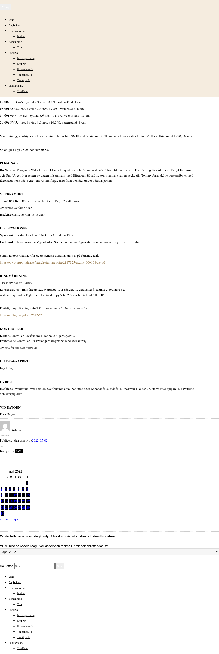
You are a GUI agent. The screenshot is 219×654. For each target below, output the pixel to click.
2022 (18, 451)
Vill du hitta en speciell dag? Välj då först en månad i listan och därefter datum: (54, 546)
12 (15, 495)
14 (23, 495)
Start (11, 20)
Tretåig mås (23, 80)
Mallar (21, 36)
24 (6, 507)
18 (11, 501)
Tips (19, 47)
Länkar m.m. (16, 85)
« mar (4, 519)
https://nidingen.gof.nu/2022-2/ (21, 315)
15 (28, 495)
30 (2, 513)
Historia (13, 52)
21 (23, 501)
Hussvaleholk (25, 69)
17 (6, 501)
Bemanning (15, 42)
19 (15, 501)
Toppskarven (24, 75)
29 (28, 507)
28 (23, 507)
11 (11, 495)
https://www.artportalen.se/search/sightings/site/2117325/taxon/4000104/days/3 (53, 262)
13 (19, 495)
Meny (6, 7)
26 (15, 507)
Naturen (21, 64)
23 (2, 507)
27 (19, 507)
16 (2, 501)
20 (19, 501)
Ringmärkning (17, 31)
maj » (14, 519)
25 (11, 507)
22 (28, 501)
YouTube (22, 91)
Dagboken (15, 25)
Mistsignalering (26, 58)
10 (6, 495)
